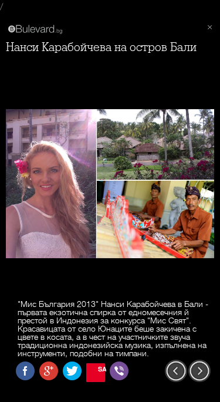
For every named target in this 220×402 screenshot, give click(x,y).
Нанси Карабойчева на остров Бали (101, 47)
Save (101, 368)
